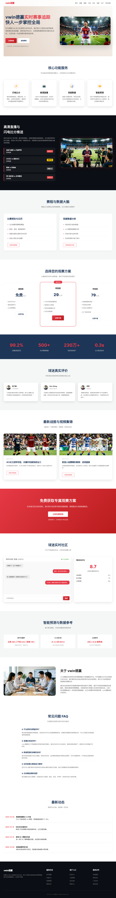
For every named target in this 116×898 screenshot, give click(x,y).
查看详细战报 (12, 473)
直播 (80, 3)
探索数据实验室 (69, 245)
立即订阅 (58, 318)
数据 (85, 3)
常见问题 (108, 3)
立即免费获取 (58, 514)
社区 (93, 3)
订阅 (89, 3)
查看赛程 (24, 40)
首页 (76, 3)
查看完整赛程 (13, 245)
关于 (102, 3)
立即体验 (11, 40)
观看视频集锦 (68, 475)
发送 (66, 598)
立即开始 (21, 314)
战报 (98, 3)
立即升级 (95, 318)
